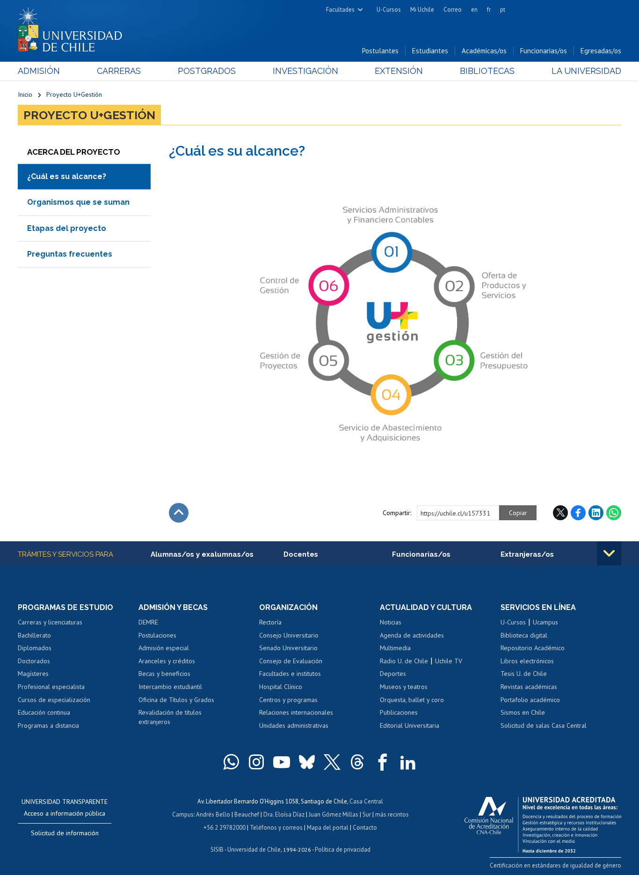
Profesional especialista (51, 686)
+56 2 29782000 (224, 828)
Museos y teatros (404, 686)
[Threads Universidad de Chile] (357, 762)
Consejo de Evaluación (290, 661)
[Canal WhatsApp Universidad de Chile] (231, 762)
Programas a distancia (48, 725)
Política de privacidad (342, 849)
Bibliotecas (487, 71)
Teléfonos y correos (276, 828)
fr (489, 10)
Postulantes (380, 50)
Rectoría (270, 622)
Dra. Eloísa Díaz (284, 814)
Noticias (390, 622)
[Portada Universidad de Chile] (73, 27)
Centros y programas (288, 700)
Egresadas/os (601, 50)
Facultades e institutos (290, 673)
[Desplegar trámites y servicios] (609, 553)
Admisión (39, 71)
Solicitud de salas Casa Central (544, 725)
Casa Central (366, 801)
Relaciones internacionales (296, 712)
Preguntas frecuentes (69, 254)
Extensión (399, 71)
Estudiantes (430, 50)
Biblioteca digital (524, 635)
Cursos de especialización (54, 700)
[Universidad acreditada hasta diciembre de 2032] (543, 822)
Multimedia (395, 648)
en (474, 10)
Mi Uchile (422, 10)
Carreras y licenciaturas (50, 622)
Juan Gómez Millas (333, 814)
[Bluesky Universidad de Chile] (307, 762)
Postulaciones (157, 635)
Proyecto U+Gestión (74, 94)
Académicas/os (484, 50)
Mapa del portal (328, 828)
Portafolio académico (530, 700)
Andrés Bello (213, 814)
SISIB (217, 849)
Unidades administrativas (293, 725)
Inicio (25, 94)
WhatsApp (613, 512)
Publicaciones (399, 712)
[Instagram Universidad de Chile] (256, 762)
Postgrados (207, 71)
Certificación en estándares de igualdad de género (555, 865)
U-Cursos (389, 10)
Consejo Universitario (289, 635)
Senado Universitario (288, 648)
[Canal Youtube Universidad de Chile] (281, 762)
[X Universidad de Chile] (332, 762)
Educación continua (44, 712)
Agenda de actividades (412, 635)
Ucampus (545, 622)
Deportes (393, 673)
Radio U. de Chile (404, 661)
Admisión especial (163, 648)
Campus (183, 814)
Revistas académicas (529, 686)
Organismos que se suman (78, 202)
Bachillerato (34, 635)
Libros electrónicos (527, 661)
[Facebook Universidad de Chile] (382, 762)
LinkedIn (595, 512)
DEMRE (148, 622)
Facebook (578, 512)
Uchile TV (448, 661)
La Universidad (586, 71)
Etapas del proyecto (66, 228)
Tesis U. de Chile (524, 673)
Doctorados (34, 661)
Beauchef (246, 814)
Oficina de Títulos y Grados (176, 700)
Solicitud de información (65, 833)
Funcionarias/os (543, 50)
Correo (452, 10)
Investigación (305, 71)
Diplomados (34, 648)
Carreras (119, 71)
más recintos (392, 814)
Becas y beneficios (164, 673)
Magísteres (33, 673)
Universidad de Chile (254, 849)
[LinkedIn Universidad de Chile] (408, 762)
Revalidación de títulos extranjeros (170, 717)
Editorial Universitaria (409, 725)
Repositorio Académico (533, 648)
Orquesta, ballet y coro (412, 700)
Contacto (365, 828)
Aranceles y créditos (166, 661)
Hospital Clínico (280, 686)
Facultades (340, 10)
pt (502, 10)
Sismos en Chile (523, 712)
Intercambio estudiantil (170, 686)
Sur (367, 814)
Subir (179, 513)
